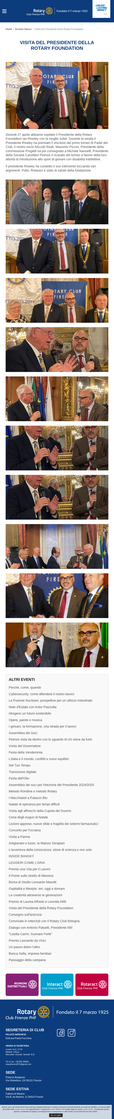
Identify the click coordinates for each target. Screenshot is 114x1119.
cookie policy (20, 1109)
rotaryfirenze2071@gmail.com (18, 1064)
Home (9, 29)
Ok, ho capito (56, 1115)
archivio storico (23, 29)
